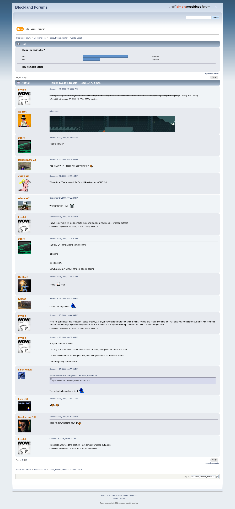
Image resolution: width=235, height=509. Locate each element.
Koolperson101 (27, 417)
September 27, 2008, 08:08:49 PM (64, 369)
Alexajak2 (24, 198)
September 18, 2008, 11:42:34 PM (64, 276)
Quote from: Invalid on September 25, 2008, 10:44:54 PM (73, 376)
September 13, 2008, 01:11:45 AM (64, 137)
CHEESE (23, 176)
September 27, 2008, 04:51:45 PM (64, 337)
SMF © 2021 (117, 496)
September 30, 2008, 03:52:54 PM (64, 417)
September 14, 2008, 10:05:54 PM (64, 217)
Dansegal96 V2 (27, 159)
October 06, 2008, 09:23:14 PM (63, 439)
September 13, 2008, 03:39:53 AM (64, 159)
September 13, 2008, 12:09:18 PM (64, 176)
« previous (209, 73)
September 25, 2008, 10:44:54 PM (64, 315)
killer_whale (25, 369)
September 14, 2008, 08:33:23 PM (64, 198)
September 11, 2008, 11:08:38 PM (64, 89)
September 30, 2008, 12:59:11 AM (64, 398)
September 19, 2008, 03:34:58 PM (64, 298)
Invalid (22, 89)
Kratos (22, 298)
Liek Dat (23, 398)
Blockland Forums (31, 7)
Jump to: (186, 477)
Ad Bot (22, 111)
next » (216, 73)
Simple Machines (129, 496)
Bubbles (23, 276)
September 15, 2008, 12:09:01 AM (64, 238)
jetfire (21, 137)
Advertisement (56, 111)
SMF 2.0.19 (105, 496)
